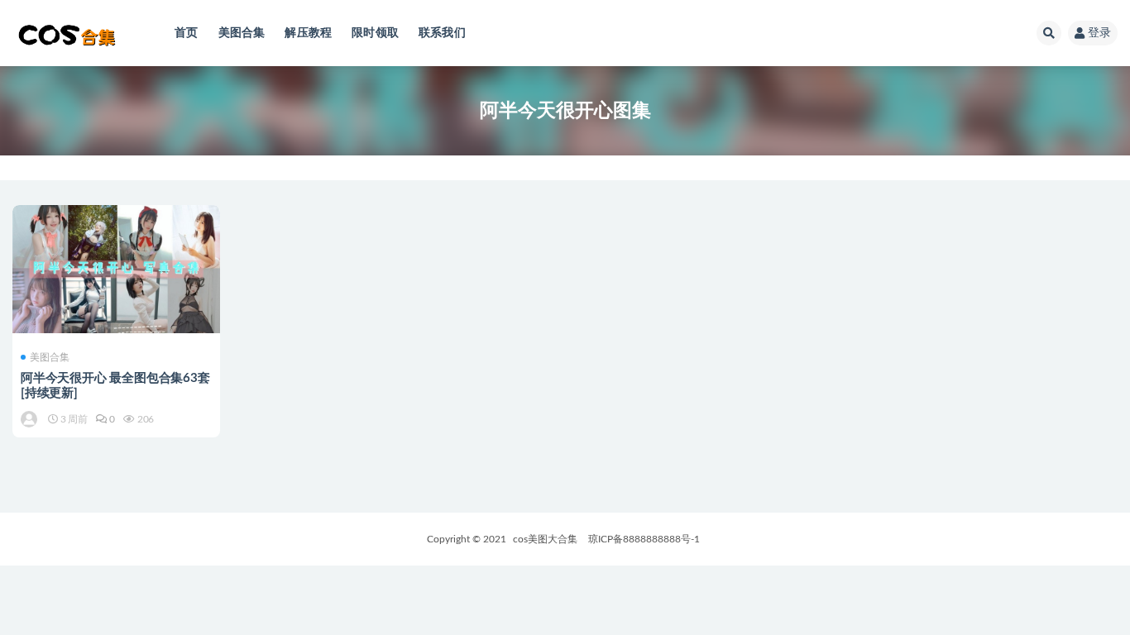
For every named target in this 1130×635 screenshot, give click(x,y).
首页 (186, 33)
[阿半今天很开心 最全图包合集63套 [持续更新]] (116, 269)
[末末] (30, 419)
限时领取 (375, 33)
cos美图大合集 (545, 539)
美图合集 (242, 33)
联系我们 (442, 33)
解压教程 (308, 33)
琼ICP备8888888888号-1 (644, 539)
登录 (1099, 33)
